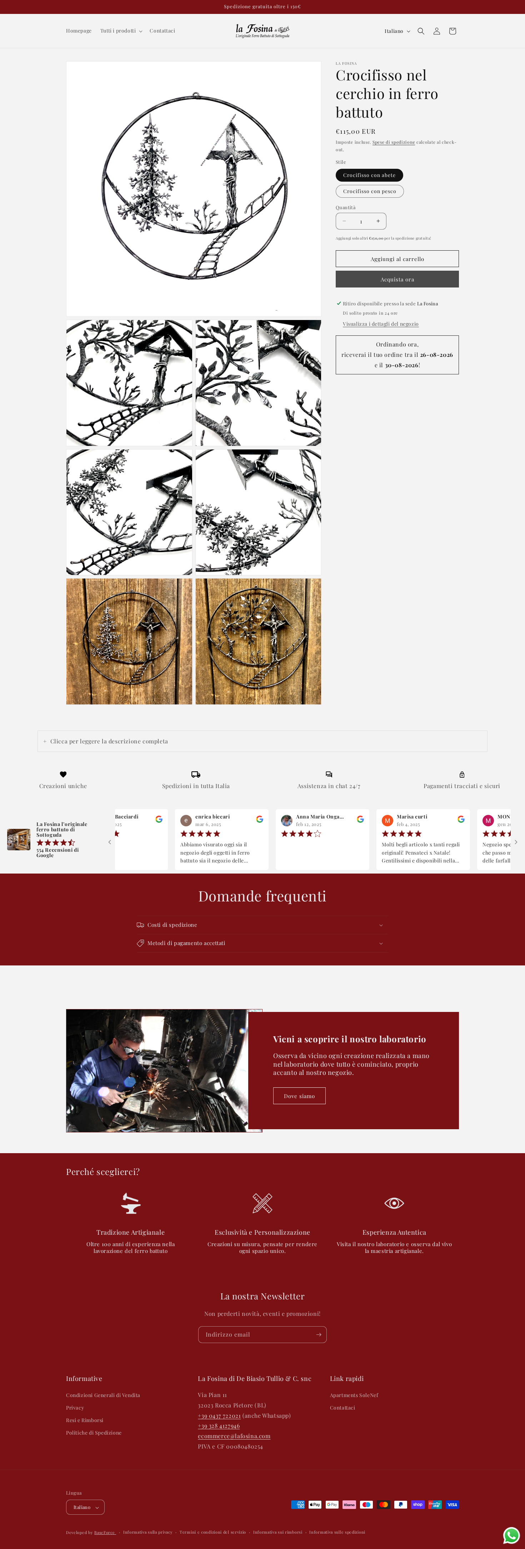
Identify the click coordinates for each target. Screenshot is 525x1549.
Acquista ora (397, 279)
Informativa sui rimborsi (277, 1532)
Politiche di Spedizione (94, 1433)
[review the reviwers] (123, 820)
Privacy (75, 1407)
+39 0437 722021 (219, 1415)
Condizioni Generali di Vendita (103, 1395)
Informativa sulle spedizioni (337, 1532)
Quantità (345, 207)
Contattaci (342, 1407)
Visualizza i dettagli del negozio (381, 323)
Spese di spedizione (393, 142)
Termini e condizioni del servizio (213, 1532)
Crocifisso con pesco (369, 190)
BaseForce (105, 1532)
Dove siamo (299, 1096)
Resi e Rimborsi (85, 1420)
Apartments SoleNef (354, 1395)
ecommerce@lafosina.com (234, 1436)
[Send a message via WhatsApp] (511, 1535)
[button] (121, 30)
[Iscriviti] (318, 1334)
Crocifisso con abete (369, 174)
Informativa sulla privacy (148, 1532)
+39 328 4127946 (219, 1426)
